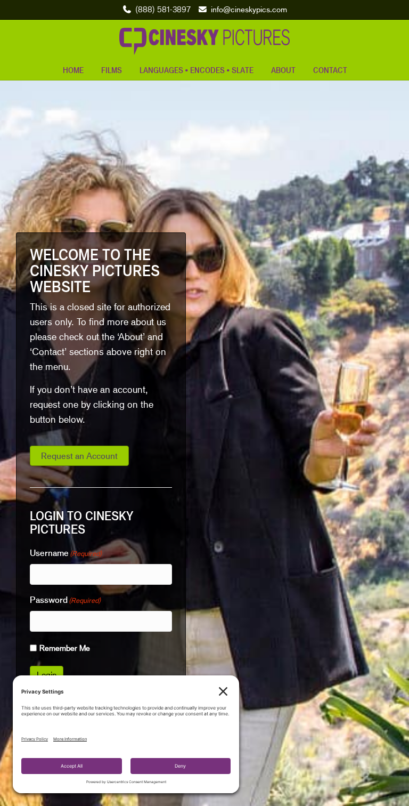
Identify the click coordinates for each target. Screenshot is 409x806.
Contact (330, 70)
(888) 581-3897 (163, 9)
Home (73, 70)
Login (46, 675)
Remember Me (64, 647)
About (283, 70)
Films (111, 70)
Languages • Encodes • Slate (196, 70)
